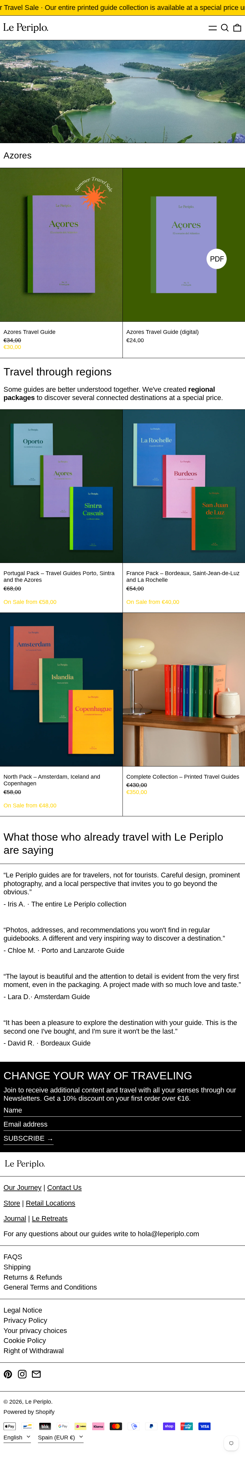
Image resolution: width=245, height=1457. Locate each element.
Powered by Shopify (29, 1412)
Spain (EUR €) (57, 1437)
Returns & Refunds (33, 1277)
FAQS (13, 1257)
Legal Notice (23, 1310)
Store (12, 1203)
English (14, 1437)
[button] (224, 28)
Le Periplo (38, 1402)
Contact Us (64, 1187)
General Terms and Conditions (50, 1287)
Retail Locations (50, 1203)
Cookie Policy (25, 1341)
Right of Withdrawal (34, 1351)
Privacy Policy (25, 1320)
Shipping (17, 1267)
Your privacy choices (35, 1331)
